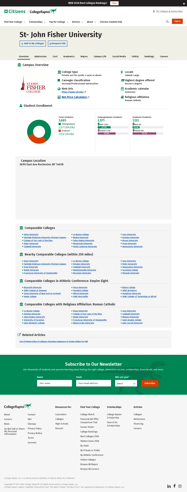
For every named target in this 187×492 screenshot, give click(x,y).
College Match (87, 414)
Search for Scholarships (113, 424)
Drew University (129, 243)
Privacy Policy (34, 428)
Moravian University (82, 273)
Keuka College (30, 296)
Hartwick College (80, 290)
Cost (55, 56)
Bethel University (80, 237)
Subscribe (150, 383)
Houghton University (131, 293)
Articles (76, 22)
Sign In (177, 21)
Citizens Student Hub (111, 22)
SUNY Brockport (129, 290)
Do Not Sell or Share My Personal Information (14, 431)
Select (120, 383)
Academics (69, 56)
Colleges (59, 419)
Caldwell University (32, 246)
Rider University (31, 243)
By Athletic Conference (91, 455)
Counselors (61, 414)
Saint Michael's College (34, 323)
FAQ (29, 419)
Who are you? (122, 377)
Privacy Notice (35, 433)
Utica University (80, 287)
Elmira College (128, 287)
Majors (84, 56)
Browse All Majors (89, 464)
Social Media (119, 56)
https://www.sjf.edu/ (73, 92)
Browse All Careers (89, 469)
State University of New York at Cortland (42, 293)
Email (79, 377)
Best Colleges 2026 (89, 436)
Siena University (31, 234)
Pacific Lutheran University (85, 246)
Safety (135, 56)
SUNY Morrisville (80, 296)
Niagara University (130, 317)
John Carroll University (132, 323)
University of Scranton (34, 320)
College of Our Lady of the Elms (38, 240)
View (114, 3)
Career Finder (87, 427)
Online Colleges (88, 459)
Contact (31, 414)
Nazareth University (33, 287)
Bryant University (130, 240)
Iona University (129, 234)
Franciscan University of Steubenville (40, 273)
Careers (164, 56)
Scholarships (36, 22)
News (7, 424)
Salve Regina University (83, 240)
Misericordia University (83, 323)
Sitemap (32, 424)
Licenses (32, 442)
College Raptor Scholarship (114, 416)
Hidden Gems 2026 (89, 441)
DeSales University (130, 237)
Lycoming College (130, 270)
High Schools (61, 423)
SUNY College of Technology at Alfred (139, 296)
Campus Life (100, 56)
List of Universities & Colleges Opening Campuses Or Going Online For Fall (54, 341)
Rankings (149, 56)
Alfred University (80, 293)
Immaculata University (132, 246)
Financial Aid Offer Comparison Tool (89, 421)
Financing (138, 423)
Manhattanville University (84, 270)
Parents (59, 428)
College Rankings (89, 431)
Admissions (40, 56)
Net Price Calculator (75, 97)
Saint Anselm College (131, 320)
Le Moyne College (81, 234)
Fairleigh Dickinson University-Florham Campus (45, 237)
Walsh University (31, 270)
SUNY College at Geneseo (35, 290)
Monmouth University (82, 243)
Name (40, 377)
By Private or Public (90, 450)
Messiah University (130, 273)
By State (84, 445)
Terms (31, 438)
